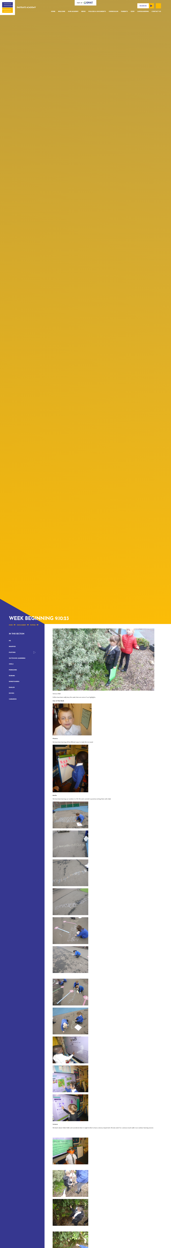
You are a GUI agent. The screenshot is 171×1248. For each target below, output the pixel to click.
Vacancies (143, 6)
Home (11, 625)
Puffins (33, 625)
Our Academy (21, 625)
